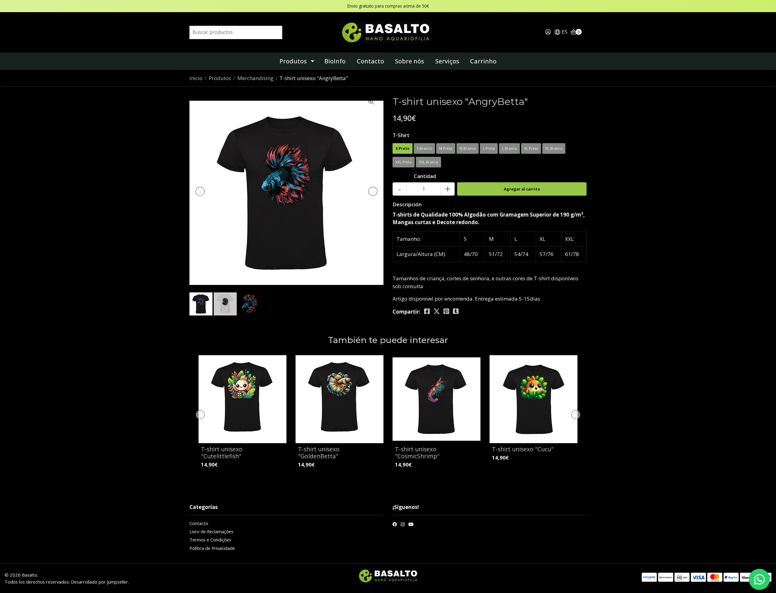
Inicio (195, 78)
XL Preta (531, 148)
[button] (560, 32)
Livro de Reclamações (211, 531)
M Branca (468, 148)
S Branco (424, 148)
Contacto (370, 61)
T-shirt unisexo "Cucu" (523, 449)
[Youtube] (410, 525)
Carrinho (483, 61)
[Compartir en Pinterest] (446, 311)
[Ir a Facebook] (395, 525)
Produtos (293, 61)
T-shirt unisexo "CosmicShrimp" (417, 452)
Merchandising (255, 78)
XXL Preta (404, 162)
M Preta (445, 148)
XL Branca (553, 148)
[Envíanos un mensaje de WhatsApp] (759, 579)
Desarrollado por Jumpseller (99, 582)
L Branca (509, 148)
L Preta (489, 148)
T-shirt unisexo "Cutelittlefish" (221, 452)
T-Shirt (401, 135)
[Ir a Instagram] (403, 525)
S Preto (403, 148)
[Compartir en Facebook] (427, 311)
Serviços (447, 61)
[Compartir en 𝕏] (436, 311)
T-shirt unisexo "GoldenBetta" (319, 452)
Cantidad (425, 176)
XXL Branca (428, 162)
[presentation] (200, 191)
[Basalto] (388, 31)
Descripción (407, 204)
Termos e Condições (210, 540)
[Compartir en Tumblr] (456, 311)
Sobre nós (409, 61)
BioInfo (335, 61)
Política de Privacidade (212, 548)
